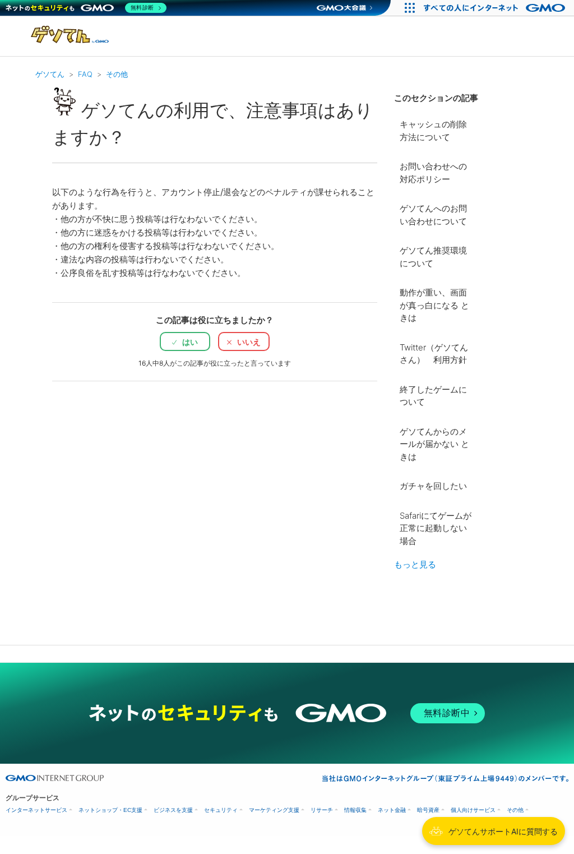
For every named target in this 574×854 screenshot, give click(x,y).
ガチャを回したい (433, 486)
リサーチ (322, 810)
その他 (117, 74)
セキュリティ (221, 810)
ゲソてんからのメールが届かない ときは (434, 444)
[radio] (185, 341)
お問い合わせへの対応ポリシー (433, 172)
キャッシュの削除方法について (433, 130)
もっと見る (415, 564)
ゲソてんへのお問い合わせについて (433, 215)
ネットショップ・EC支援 (110, 810)
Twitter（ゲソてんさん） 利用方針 (434, 354)
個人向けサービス (473, 810)
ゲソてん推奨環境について (433, 257)
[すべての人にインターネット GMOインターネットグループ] (496, 8)
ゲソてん (49, 74)
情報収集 (355, 810)
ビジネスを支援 (173, 810)
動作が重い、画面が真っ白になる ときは (434, 305)
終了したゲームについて (433, 396)
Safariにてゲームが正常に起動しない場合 (435, 528)
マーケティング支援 (274, 810)
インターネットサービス (36, 810)
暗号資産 (428, 810)
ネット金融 (392, 810)
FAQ (85, 74)
